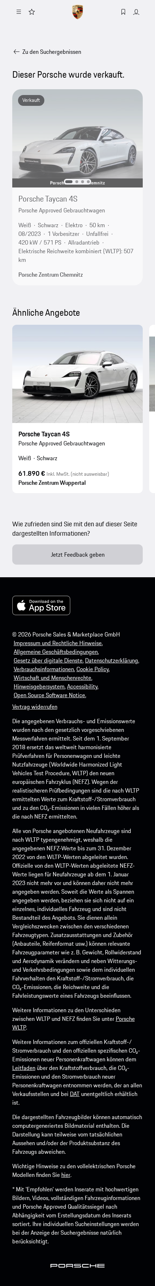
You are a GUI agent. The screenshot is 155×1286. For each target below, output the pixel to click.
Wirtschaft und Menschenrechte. (53, 677)
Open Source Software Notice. (50, 695)
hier (65, 1174)
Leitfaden (23, 1067)
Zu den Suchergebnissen (51, 51)
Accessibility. (82, 686)
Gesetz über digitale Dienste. (49, 660)
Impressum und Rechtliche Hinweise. (58, 643)
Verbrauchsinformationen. (44, 669)
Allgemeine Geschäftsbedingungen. (56, 651)
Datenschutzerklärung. (112, 660)
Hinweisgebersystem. (40, 686)
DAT (75, 1093)
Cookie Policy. (93, 669)
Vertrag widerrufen (34, 706)
